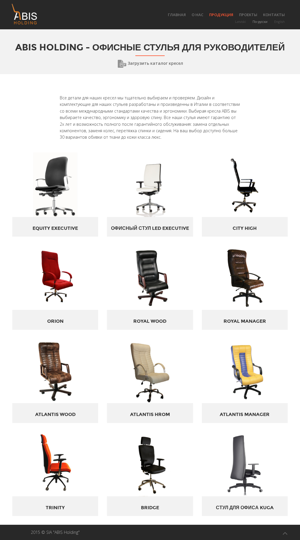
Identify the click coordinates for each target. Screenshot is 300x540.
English (279, 21)
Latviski (240, 21)
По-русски (260, 21)
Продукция (221, 14)
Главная (177, 14)
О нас (197, 14)
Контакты (274, 14)
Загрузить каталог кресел (155, 63)
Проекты (248, 14)
